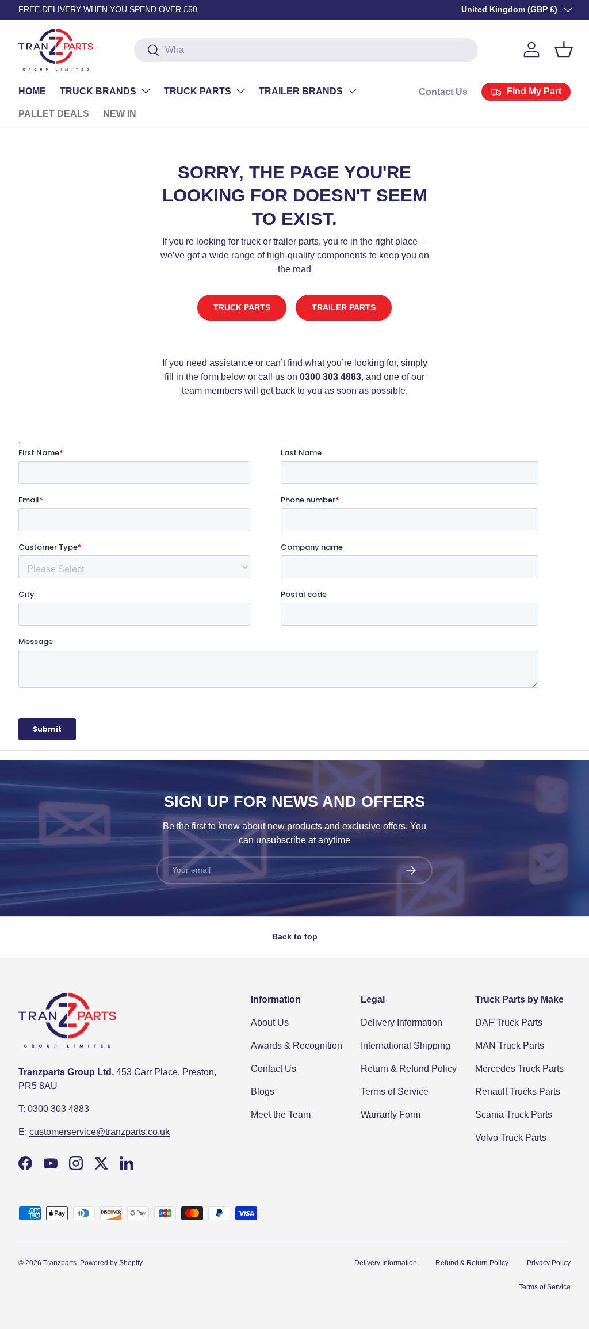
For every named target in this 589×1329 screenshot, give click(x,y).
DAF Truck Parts (508, 1022)
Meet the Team (281, 1114)
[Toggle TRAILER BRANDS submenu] (352, 91)
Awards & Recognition (296, 1045)
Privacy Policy (549, 1263)
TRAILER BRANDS (301, 91)
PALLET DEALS (53, 114)
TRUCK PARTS (197, 91)
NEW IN (119, 114)
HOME (32, 91)
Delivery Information (401, 1022)
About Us (270, 1022)
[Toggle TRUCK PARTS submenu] (240, 91)
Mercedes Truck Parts (519, 1068)
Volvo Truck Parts (510, 1138)
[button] (563, 49)
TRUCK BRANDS (98, 91)
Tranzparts (60, 1263)
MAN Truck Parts (509, 1045)
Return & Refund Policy (409, 1068)
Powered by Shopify (111, 1263)
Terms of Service (395, 1091)
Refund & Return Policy (471, 1263)
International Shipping (405, 1045)
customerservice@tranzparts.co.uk (99, 1132)
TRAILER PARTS (344, 307)
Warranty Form (390, 1114)
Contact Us (443, 92)
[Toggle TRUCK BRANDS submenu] (145, 91)
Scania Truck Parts (513, 1114)
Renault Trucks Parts (517, 1091)
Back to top (295, 936)
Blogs (262, 1091)
